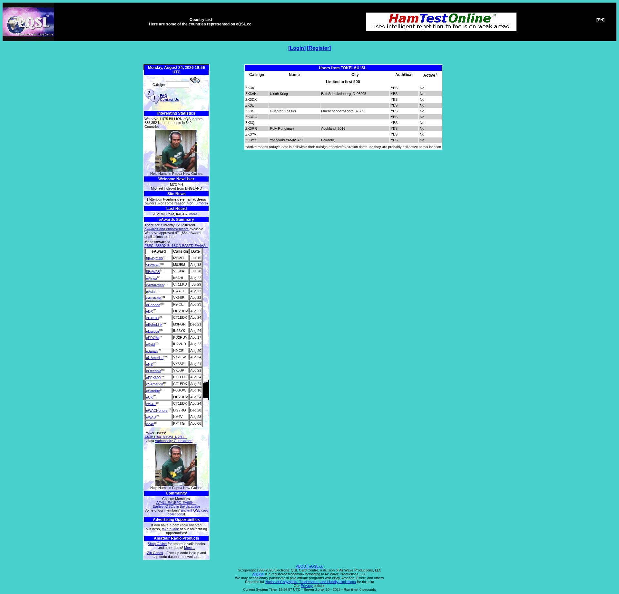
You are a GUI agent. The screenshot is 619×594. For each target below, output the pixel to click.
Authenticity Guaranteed (173, 441)
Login (297, 48)
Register (319, 48)
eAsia (150, 291)
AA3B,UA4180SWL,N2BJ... (165, 437)
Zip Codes (155, 553)
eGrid (150, 344)
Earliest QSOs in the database (176, 506)
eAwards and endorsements (166, 229)
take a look (170, 529)
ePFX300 (153, 377)
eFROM (152, 338)
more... (194, 214)
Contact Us (169, 99)
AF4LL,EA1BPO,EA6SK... (176, 502)
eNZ (149, 364)
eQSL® (258, 574)
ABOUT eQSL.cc (309, 566)
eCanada (153, 304)
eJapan (152, 351)
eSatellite (153, 390)
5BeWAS (153, 272)
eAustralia (154, 298)
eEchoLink (154, 324)
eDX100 (152, 318)
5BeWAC (153, 265)
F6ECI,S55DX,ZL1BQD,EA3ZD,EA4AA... (176, 246)
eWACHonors (157, 410)
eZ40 (150, 424)
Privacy (307, 586)
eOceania (153, 371)
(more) (202, 203)
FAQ (163, 96)
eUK (149, 397)
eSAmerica (154, 384)
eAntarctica (155, 285)
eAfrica (151, 278)
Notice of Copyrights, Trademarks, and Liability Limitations (310, 582)
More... (189, 548)
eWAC (151, 404)
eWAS (151, 417)
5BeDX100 (154, 258)
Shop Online (157, 544)
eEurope (152, 331)
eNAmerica (154, 358)
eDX (149, 311)
